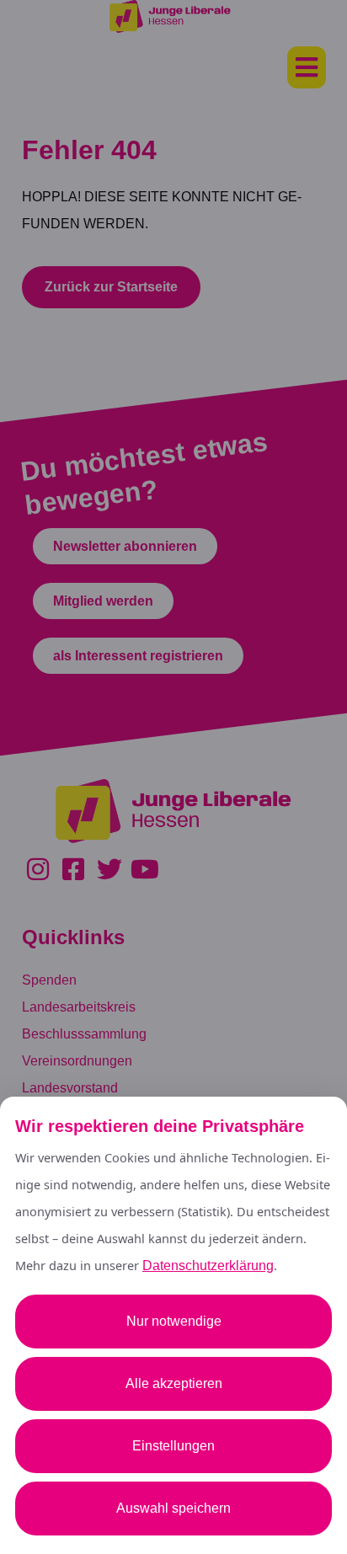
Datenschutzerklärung (208, 1265)
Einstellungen (173, 1446)
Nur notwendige (174, 1321)
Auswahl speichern (173, 1508)
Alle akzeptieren (173, 1383)
